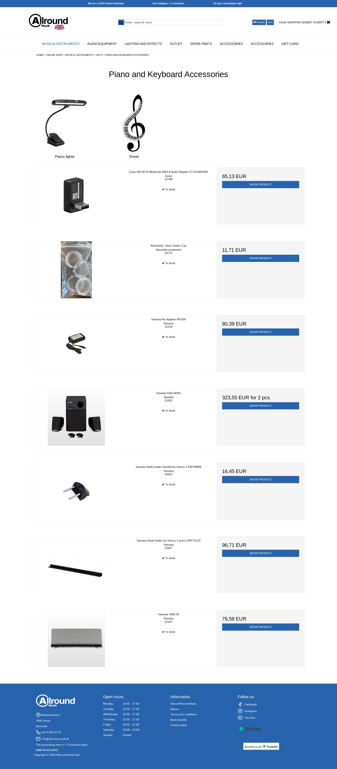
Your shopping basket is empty (302, 22)
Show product (260, 184)
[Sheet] (133, 123)
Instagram (250, 711)
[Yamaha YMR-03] (76, 638)
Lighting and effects (143, 44)
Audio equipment (102, 44)
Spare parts (201, 44)
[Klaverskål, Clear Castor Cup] (76, 269)
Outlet (176, 44)
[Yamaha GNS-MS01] (76, 417)
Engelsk (261, 22)
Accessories (231, 44)
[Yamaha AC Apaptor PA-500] (76, 343)
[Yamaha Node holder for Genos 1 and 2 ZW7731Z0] (76, 564)
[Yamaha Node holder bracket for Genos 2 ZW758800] (76, 491)
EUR (270, 22)
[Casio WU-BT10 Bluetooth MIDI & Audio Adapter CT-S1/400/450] (76, 196)
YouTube (249, 717)
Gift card (290, 44)
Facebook (250, 704)
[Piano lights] (64, 123)
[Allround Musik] (56, 21)
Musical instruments (61, 44)
